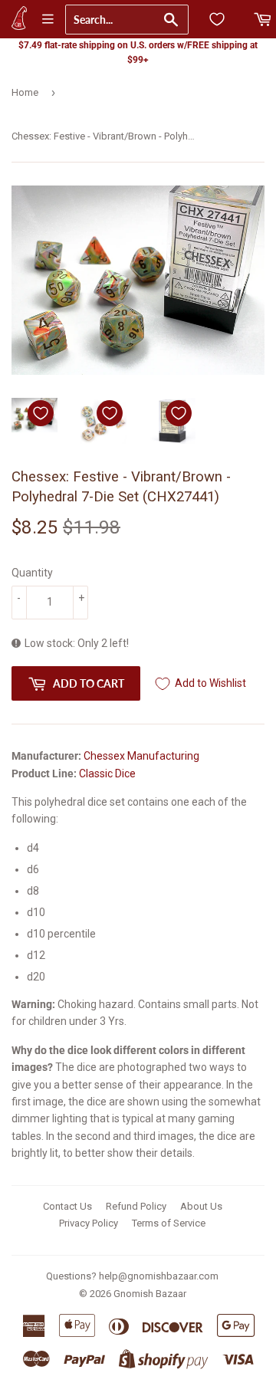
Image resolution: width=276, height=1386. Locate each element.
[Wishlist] (217, 19)
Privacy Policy (88, 1223)
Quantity (32, 573)
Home (25, 92)
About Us (201, 1206)
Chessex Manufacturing (141, 756)
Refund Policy (136, 1206)
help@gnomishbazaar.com (159, 1276)
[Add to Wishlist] (40, 413)
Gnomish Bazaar (149, 1293)
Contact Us (67, 1206)
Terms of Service (168, 1223)
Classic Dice (107, 773)
